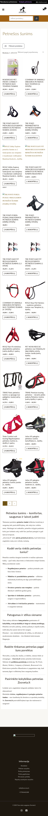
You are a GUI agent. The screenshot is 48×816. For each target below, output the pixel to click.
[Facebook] (26, 810)
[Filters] (13, 46)
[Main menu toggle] (3, 9)
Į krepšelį (9, 94)
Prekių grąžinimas (24, 774)
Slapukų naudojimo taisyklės (24, 779)
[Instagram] (22, 810)
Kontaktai (24, 766)
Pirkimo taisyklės (24, 768)
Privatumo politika (24, 777)
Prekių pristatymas (24, 771)
